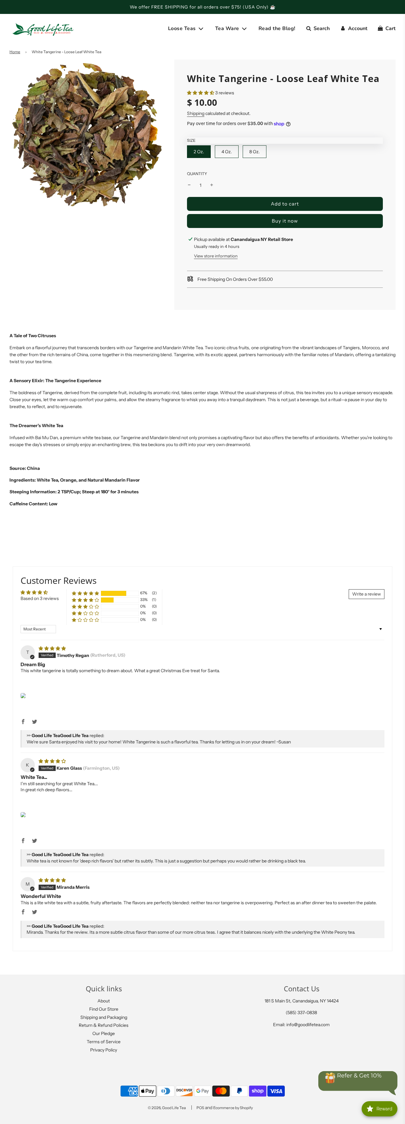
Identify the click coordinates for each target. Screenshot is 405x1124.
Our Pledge (103, 1033)
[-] (189, 185)
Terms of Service (104, 1042)
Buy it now (285, 221)
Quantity (197, 173)
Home (14, 51)
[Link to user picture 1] (23, 696)
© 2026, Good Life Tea (167, 1107)
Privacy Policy (103, 1050)
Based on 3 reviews (40, 598)
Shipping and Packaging (103, 1017)
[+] (211, 185)
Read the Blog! (277, 28)
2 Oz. (199, 152)
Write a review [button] (366, 594)
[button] (200, 93)
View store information (216, 255)
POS (200, 1107)
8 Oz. (254, 152)
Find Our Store (103, 1009)
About (103, 1001)
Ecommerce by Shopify (233, 1107)
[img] (52, 648)
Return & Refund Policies (103, 1025)
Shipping (195, 113)
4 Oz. (226, 152)
